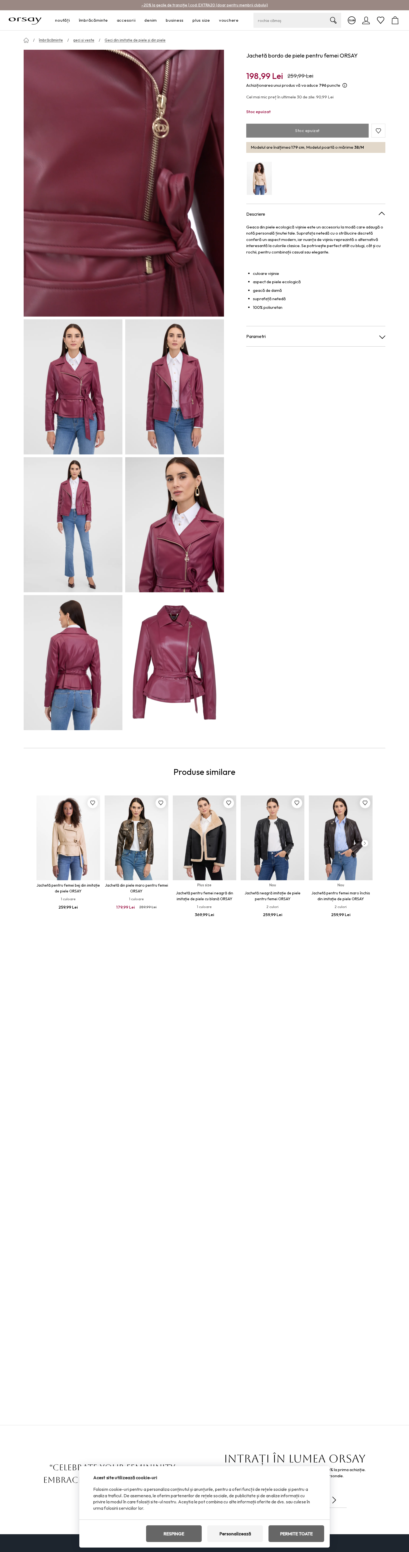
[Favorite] (381, 20)
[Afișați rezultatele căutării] (333, 20)
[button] (378, 131)
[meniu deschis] (71, 20)
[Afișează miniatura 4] (174, 524)
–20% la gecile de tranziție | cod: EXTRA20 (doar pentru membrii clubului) (204, 5)
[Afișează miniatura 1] (73, 386)
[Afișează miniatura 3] (73, 524)
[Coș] (395, 20)
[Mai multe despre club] (352, 20)
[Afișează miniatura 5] (73, 662)
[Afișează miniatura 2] (174, 386)
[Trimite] (334, 1500)
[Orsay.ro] (25, 20)
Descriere (255, 214)
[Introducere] (26, 40)
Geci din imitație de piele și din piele (135, 40)
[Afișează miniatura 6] (174, 662)
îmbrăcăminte (51, 40)
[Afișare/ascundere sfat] (345, 85)
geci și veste (83, 40)
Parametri (256, 336)
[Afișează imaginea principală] (124, 183)
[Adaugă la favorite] (92, 803)
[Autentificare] (366, 20)
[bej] (259, 178)
